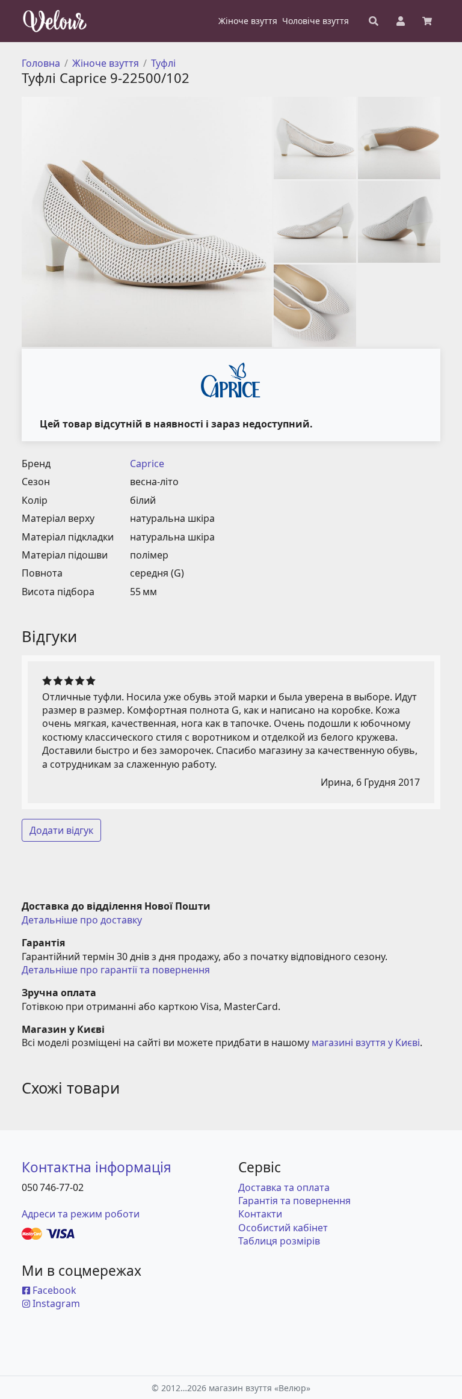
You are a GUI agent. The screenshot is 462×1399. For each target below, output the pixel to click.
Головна (41, 63)
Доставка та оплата (284, 1187)
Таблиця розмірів (279, 1240)
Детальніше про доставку (82, 919)
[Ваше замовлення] (427, 21)
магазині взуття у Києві (366, 1042)
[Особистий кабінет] (400, 21)
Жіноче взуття (105, 63)
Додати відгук (61, 830)
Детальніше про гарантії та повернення (116, 969)
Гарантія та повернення (294, 1200)
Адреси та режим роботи (81, 1213)
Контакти (260, 1213)
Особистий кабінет (283, 1227)
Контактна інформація (96, 1167)
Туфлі (163, 63)
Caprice (147, 463)
